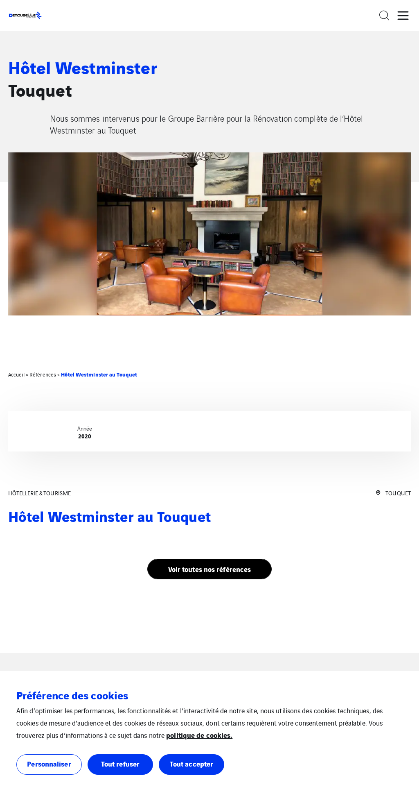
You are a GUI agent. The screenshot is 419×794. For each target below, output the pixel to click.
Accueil (16, 374)
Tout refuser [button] (120, 763)
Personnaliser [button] (49, 763)
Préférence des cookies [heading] (72, 694)
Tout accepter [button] (191, 763)
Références (42, 374)
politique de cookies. (199, 735)
